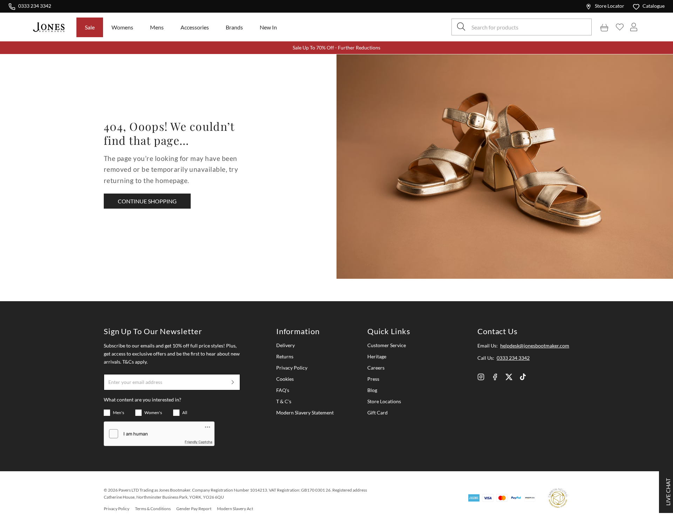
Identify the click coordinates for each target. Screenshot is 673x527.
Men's (118, 412)
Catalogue (654, 6)
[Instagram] (480, 376)
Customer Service (386, 345)
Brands (234, 27)
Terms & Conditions (153, 508)
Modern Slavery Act (235, 508)
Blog (372, 390)
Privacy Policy (291, 368)
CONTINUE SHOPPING (147, 201)
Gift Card (377, 412)
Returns (284, 356)
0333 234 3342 (34, 5)
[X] (508, 376)
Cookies (285, 379)
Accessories (195, 27)
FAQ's (282, 390)
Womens (122, 27)
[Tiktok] (522, 376)
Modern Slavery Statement (305, 412)
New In (268, 27)
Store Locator (609, 6)
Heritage (376, 356)
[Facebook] (494, 376)
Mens (157, 27)
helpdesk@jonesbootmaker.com (534, 346)
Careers (376, 368)
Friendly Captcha (198, 442)
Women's (153, 412)
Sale (90, 27)
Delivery (285, 345)
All (184, 412)
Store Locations (384, 401)
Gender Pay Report (193, 508)
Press (373, 379)
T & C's (283, 401)
